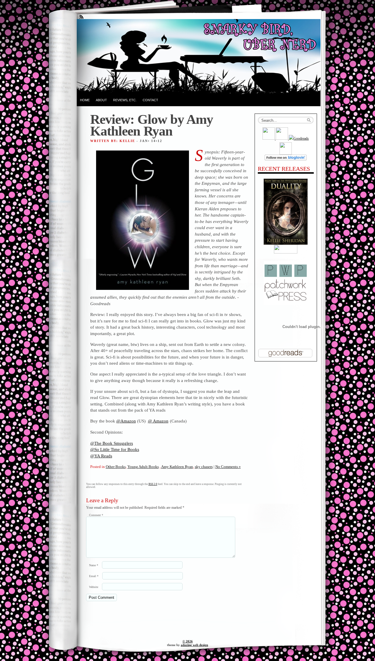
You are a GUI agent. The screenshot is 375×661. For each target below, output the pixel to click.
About (101, 100)
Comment (96, 515)
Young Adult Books (143, 466)
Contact (150, 100)
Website (93, 587)
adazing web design (194, 645)
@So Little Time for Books (114, 449)
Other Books (116, 466)
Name (93, 565)
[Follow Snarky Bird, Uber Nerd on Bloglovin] (286, 159)
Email (93, 576)
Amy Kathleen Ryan (177, 466)
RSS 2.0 (153, 484)
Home (85, 100)
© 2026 (188, 641)
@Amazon (126, 420)
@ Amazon (158, 420)
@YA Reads (101, 455)
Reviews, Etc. (125, 100)
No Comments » (228, 466)
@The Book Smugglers (111, 443)
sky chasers (204, 466)
